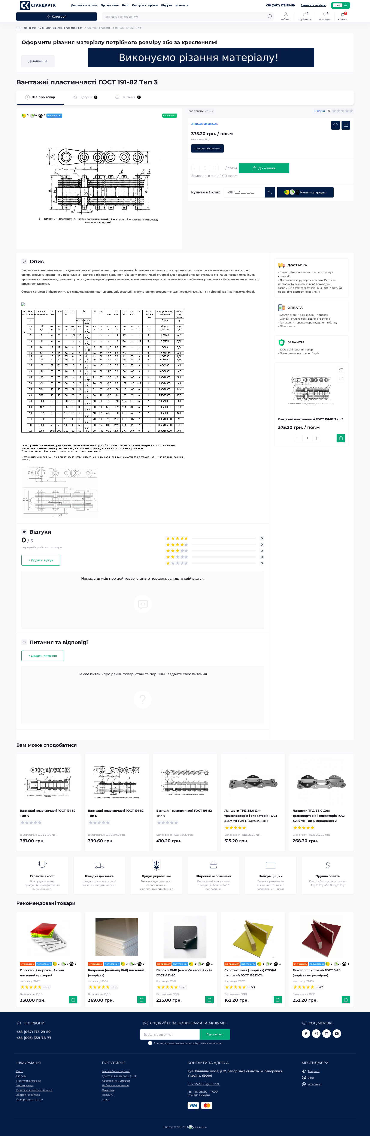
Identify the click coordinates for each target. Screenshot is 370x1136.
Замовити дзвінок (313, 5)
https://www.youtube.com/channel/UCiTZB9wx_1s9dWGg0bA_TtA (337, 1033)
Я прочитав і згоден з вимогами (188, 1043)
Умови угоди (24, 1085)
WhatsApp (314, 1084)
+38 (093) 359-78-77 (33, 1038)
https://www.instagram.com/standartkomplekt (316, 1033)
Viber (311, 1077)
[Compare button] (346, 125)
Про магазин (110, 5)
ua (338, 5)
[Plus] (214, 168)
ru (345, 5)
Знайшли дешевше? (204, 123)
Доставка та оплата (84, 5)
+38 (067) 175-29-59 (33, 1032)
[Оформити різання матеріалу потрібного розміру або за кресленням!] (201, 57)
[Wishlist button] (335, 125)
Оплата (295, 308)
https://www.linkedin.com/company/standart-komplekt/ (326, 1033)
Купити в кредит (313, 192)
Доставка (297, 265)
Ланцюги (30, 27)
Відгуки (166, 5)
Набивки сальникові (115, 1085)
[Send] (270, 192)
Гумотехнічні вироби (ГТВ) (119, 1076)
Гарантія (296, 342)
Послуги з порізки (145, 5)
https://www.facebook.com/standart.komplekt (306, 1033)
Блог (125, 5)
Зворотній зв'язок (28, 1094)
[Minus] (195, 168)
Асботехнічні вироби (116, 1080)
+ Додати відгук (40, 560)
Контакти (182, 5)
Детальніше (37, 61)
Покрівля (108, 1090)
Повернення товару (29, 1099)
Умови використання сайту (182, 1043)
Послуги (107, 1094)
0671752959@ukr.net (203, 1084)
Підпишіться (214, 1034)
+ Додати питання (42, 656)
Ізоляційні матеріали (116, 1071)
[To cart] (341, 438)
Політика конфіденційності (34, 1090)
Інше (105, 1099)
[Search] (270, 16)
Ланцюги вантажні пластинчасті (61, 27)
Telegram (313, 1071)
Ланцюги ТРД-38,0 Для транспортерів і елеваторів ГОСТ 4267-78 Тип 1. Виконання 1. (251, 816)
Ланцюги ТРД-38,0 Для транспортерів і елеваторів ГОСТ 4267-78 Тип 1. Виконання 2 (319, 816)
